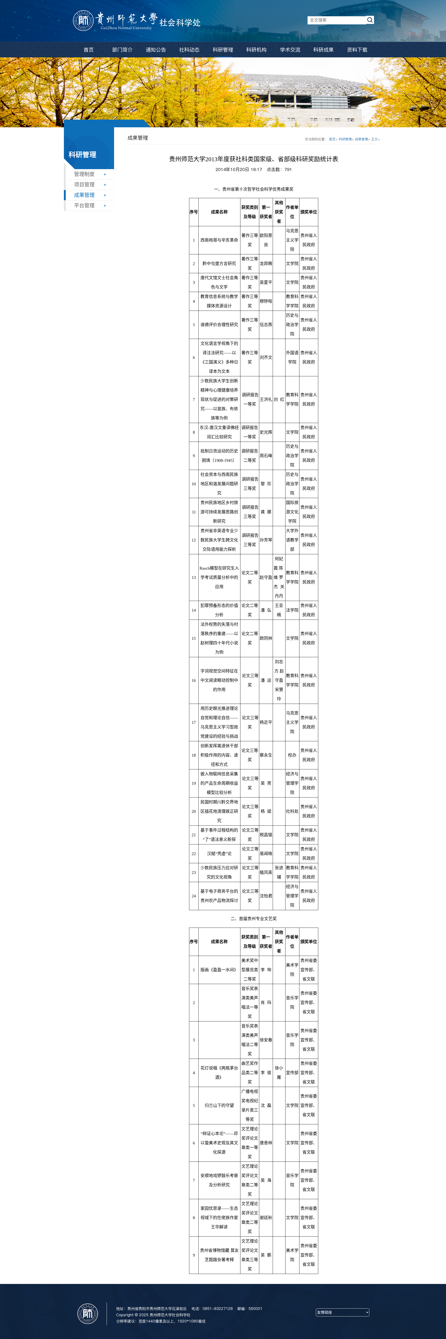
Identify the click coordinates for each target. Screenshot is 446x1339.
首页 (89, 49)
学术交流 (290, 49)
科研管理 (223, 49)
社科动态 (189, 49)
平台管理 (84, 205)
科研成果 (323, 49)
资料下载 (357, 49)
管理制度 (84, 174)
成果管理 (84, 195)
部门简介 (122, 49)
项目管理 (84, 184)
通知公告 (156, 49)
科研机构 (256, 49)
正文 (374, 139)
